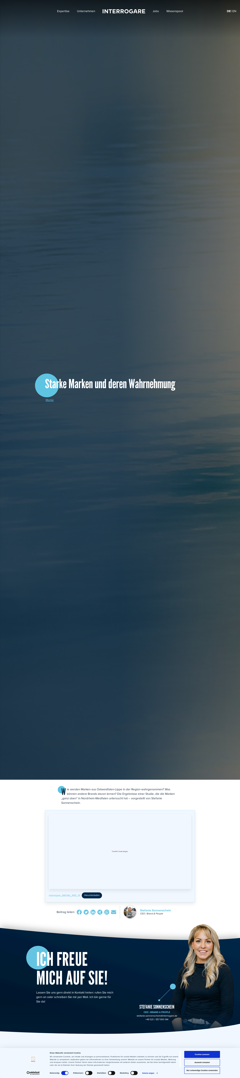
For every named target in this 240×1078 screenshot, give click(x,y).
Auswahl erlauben (202, 1062)
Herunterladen (92, 895)
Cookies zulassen (202, 1054)
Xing (99, 912)
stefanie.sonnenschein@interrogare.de (157, 1015)
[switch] (88, 1073)
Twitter (86, 912)
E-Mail (113, 912)
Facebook (79, 912)
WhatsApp (106, 912)
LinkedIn (93, 912)
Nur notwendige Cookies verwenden (202, 1070)
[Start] (124, 11)
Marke (50, 400)
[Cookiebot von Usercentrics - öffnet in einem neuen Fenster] (33, 1073)
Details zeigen (148, 1073)
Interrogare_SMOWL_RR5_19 (64, 895)
